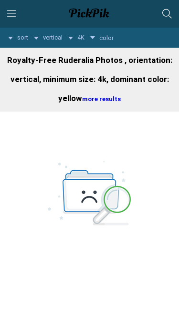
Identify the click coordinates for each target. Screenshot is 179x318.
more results (101, 99)
